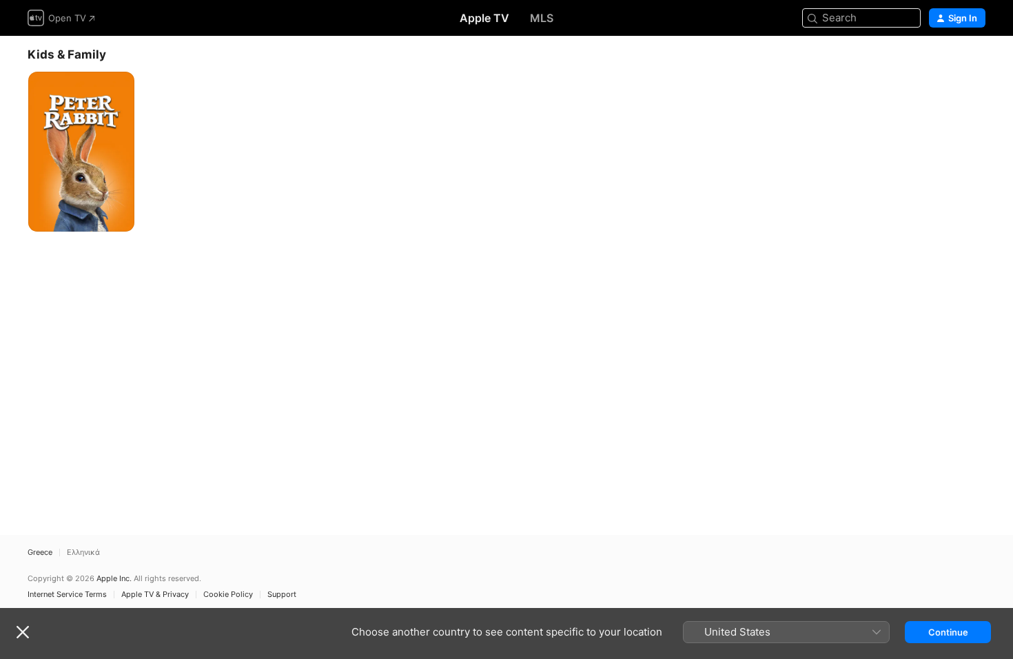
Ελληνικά (83, 552)
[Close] (23, 632)
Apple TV (484, 18)
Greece (40, 552)
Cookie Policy (228, 594)
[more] (119, 216)
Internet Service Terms (67, 594)
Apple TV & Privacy (155, 594)
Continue (948, 632)
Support (281, 594)
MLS (541, 18)
